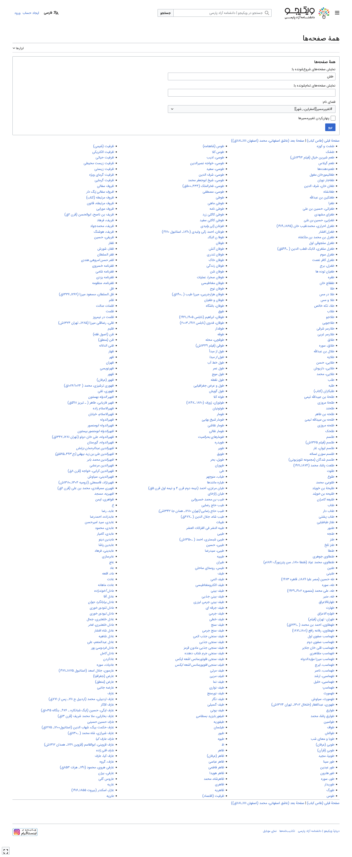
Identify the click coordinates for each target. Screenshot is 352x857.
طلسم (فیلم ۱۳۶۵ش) (320, 442)
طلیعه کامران (325, 499)
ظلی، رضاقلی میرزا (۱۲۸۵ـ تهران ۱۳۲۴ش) (86, 322)
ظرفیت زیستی (104, 169)
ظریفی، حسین (104, 237)
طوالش (329, 733)
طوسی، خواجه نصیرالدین (207, 163)
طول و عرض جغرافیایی (208, 385)
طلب (331, 379)
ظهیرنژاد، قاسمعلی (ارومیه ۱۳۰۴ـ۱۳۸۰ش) (86, 482)
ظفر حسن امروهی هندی (97, 260)
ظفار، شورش (105, 248)
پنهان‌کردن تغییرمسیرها (313, 118)
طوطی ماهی (216, 203)
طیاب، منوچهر (215, 476)
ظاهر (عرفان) (215, 756)
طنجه (330, 533)
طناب (331, 505)
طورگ (330, 790)
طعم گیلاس (326, 163)
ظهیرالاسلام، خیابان (101, 414)
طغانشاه (329, 191)
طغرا (331, 203)
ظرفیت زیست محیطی (99, 163)
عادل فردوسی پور (102, 647)
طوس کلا (218, 152)
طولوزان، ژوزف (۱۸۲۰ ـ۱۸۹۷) (205, 402)
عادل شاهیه (106, 636)
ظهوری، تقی (106, 391)
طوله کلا (218, 397)
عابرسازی (108, 556)
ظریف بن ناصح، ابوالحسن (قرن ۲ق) (89, 214)
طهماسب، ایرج (324, 664)
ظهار (111, 351)
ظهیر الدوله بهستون (101, 397)
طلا (332, 288)
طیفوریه (219, 721)
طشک (330, 152)
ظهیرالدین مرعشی (102, 465)
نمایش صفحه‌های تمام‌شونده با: (314, 85)
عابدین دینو (106, 539)
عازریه (110, 796)
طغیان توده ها (325, 271)
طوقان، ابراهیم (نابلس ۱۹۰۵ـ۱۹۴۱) (201, 317)
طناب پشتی (326, 516)
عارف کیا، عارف (104, 756)
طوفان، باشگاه (215, 305)
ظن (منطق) (106, 339)
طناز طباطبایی (325, 522)
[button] (337, 13)
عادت (110, 579)
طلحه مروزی (326, 425)
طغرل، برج (327, 265)
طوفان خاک (216, 260)
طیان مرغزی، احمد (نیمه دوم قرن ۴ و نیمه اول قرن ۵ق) (186, 488)
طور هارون (327, 773)
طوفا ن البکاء (216, 237)
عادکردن (108, 659)
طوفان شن (217, 271)
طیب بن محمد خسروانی (207, 499)
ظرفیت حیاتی (105, 157)
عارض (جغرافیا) (103, 676)
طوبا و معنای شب (322, 738)
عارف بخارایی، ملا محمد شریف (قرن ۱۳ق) (86, 716)
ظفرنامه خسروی (103, 265)
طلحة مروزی (326, 402)
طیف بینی (217, 590)
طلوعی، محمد (325, 482)
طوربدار (329, 784)
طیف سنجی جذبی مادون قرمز (204, 647)
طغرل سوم (327, 254)
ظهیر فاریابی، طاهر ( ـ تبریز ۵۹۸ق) (91, 402)
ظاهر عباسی (216, 761)
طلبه (331, 385)
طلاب (330, 311)
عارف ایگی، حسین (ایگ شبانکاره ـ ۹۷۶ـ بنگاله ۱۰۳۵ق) (77, 710)
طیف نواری (216, 687)
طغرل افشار (326, 231)
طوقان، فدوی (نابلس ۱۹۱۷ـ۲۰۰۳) (202, 322)
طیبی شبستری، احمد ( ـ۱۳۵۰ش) (201, 539)
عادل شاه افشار (104, 630)
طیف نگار (218, 699)
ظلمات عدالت (105, 305)
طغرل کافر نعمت (323, 260)
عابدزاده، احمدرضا (102, 516)
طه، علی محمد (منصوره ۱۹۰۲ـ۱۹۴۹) (310, 590)
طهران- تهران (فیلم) (321, 619)
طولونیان (218, 408)
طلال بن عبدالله (324, 351)
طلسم (330, 437)
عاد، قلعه (108, 573)
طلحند (330, 408)
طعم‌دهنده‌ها (326, 169)
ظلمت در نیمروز (103, 317)
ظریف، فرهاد (105, 220)
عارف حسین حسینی (100, 721)
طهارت (330, 607)
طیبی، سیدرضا (214, 550)
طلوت (330, 471)
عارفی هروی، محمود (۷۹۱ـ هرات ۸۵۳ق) (87, 767)
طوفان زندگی (215, 265)
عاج (111, 562)
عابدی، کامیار (105, 533)
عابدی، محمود (104, 528)
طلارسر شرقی (325, 328)
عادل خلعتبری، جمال (100, 619)
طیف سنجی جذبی (211, 642)
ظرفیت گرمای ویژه (101, 174)
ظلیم (111, 328)
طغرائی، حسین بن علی (318, 208)
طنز (332, 539)
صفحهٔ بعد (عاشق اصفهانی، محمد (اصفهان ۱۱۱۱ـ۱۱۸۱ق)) (267, 140)
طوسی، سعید (215, 169)
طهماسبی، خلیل (324, 681)
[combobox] (251, 109)
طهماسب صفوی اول (321, 636)
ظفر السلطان (105, 254)
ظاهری (219, 784)
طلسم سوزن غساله (321, 454)
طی (221, 471)
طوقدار (219, 328)
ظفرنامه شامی (105, 271)
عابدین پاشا (106, 545)
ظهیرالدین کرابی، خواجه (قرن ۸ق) (91, 471)
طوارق (330, 710)
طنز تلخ (329, 545)
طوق (221, 311)
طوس (330, 796)
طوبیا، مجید (326, 756)
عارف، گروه (107, 761)
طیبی (220, 533)
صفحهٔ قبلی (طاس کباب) (323, 140)
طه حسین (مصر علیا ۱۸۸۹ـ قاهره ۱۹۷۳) (307, 579)
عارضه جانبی (105, 687)
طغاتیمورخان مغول (322, 174)
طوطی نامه (217, 208)
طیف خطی (216, 619)
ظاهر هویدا (217, 773)
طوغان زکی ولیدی (212, 226)
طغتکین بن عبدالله (322, 197)
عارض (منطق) (104, 681)
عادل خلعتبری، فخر (101, 624)
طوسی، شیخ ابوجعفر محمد (206, 180)
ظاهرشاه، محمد (214, 779)
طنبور (331, 528)
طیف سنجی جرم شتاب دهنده (204, 653)
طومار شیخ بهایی (213, 419)
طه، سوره (328, 585)
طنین (330, 568)
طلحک (329, 431)
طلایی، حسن (325, 362)
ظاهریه (219, 790)
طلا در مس (326, 294)
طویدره (219, 442)
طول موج (218, 374)
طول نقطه (217, 379)
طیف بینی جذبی (213, 596)
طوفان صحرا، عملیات (210, 277)
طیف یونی (217, 710)
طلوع (331, 476)
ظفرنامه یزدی (105, 277)
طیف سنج (217, 624)
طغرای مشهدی (324, 214)
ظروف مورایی (105, 208)
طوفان (220, 243)
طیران (220, 562)
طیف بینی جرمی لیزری (208, 602)
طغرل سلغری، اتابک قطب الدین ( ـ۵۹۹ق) (305, 248)
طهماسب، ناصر (324, 670)
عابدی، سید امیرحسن (99, 522)
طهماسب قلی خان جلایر (318, 647)
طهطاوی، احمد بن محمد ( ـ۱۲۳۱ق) (310, 624)
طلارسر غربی (326, 334)
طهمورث (329, 693)
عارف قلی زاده (105, 750)
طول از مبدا (216, 357)
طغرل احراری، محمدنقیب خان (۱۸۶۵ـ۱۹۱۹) (305, 226)
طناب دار (328, 511)
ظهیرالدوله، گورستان (100, 442)
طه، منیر (328, 596)
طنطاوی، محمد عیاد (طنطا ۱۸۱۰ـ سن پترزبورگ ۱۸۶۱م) (298, 562)
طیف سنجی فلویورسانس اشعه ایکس (199, 664)
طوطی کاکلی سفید (212, 220)
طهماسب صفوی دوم (320, 642)
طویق (220, 454)
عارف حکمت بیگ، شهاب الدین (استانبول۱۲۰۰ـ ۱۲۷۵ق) (78, 727)
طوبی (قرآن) (325, 750)
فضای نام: (328, 101)
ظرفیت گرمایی (104, 180)
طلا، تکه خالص (324, 305)
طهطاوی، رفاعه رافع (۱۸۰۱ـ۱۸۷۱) (313, 630)
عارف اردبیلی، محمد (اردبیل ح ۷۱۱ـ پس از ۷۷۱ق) (81, 699)
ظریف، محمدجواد (102, 226)
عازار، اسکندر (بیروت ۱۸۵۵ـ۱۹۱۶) (92, 790)
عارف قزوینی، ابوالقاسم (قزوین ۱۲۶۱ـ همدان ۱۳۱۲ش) (79, 744)
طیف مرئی (217, 670)
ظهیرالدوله (107, 419)
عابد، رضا (108, 511)
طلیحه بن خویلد (323, 493)
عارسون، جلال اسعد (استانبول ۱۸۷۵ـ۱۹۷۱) (86, 670)
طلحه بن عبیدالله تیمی (319, 419)
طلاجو (330, 317)
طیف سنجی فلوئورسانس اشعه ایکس (199, 659)
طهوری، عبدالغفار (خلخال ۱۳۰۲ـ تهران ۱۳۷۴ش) (302, 704)
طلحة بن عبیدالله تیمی (319, 397)
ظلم (111, 300)
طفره (331, 277)
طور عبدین (327, 767)
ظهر (111, 357)
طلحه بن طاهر (324, 414)
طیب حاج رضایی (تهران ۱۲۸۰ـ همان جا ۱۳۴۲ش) (191, 511)
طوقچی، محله (214, 339)
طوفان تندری (215, 254)
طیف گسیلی (215, 704)
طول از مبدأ (216, 351)
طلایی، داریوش (324, 368)
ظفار (111, 243)
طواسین (329, 721)
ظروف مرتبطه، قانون (100, 203)
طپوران (219, 465)
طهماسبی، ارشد (324, 676)
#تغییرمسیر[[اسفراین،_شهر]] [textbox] (313, 109)
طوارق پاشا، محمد (322, 716)
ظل (112, 288)
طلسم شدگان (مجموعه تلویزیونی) (311, 459)
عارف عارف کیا (105, 738)
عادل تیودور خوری (102, 613)
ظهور (111, 374)
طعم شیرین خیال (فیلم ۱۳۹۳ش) (312, 157)
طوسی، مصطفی (213, 191)
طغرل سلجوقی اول (321, 243)
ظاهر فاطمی (216, 767)
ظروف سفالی (105, 186)
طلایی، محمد (325, 374)
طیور (221, 733)
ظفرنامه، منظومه (103, 283)
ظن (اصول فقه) (103, 334)
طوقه (220, 334)
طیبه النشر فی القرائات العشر (205, 528)
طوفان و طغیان (214, 300)
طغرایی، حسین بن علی (319, 220)
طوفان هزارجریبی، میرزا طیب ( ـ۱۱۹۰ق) (198, 294)
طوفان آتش (216, 248)
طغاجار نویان (326, 180)
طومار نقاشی (216, 425)
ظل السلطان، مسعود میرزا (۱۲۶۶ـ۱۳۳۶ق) (86, 294)
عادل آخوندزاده (104, 590)
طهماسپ (328, 687)
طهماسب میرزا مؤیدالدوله (317, 659)
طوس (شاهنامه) (213, 146)
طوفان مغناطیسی (212, 283)
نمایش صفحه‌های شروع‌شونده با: (313, 69)
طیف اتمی (217, 579)
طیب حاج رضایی (212, 505)
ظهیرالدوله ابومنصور (101, 425)
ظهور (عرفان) (105, 379)
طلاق (331, 339)
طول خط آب (215, 362)
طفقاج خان (327, 283)
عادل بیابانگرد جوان (101, 602)
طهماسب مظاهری (322, 653)
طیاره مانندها (215, 482)
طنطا (331, 550)
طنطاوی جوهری (323, 556)
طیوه (221, 738)
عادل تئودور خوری (102, 607)
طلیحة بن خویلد (323, 488)
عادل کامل (107, 653)
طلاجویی (328, 322)
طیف (221, 573)
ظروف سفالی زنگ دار (100, 191)
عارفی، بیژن (106, 773)
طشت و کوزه (325, 146)
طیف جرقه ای (215, 607)
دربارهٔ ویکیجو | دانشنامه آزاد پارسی (319, 831)
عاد (112, 568)
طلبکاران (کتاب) (324, 391)
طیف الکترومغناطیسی (209, 585)
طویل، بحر (217, 459)
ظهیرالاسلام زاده (103, 408)
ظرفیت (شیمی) (103, 146)
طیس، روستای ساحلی (209, 568)
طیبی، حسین (215, 545)
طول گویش (216, 391)
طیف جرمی (216, 613)
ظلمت (110, 311)
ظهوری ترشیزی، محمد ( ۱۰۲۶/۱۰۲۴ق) (89, 385)
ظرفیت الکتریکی (103, 152)
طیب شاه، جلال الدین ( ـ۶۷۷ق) (202, 516)
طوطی (220, 197)
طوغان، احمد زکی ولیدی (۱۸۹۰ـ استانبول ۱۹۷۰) (193, 231)
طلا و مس (327, 300)
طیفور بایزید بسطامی (210, 716)
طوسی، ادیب (215, 157)
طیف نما (218, 681)
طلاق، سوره (326, 345)
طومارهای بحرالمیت (211, 437)
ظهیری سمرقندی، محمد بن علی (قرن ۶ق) (85, 488)
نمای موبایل (270, 831)
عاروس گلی (106, 779)
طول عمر (218, 368)
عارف (111, 693)
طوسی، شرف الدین (211, 174)
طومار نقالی (216, 431)
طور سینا (328, 761)
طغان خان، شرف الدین (319, 186)
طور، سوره (327, 779)
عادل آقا (109, 596)
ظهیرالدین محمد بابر (100, 459)
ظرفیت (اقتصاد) (213, 796)
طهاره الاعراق (326, 613)
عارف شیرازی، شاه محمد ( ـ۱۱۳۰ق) (91, 733)
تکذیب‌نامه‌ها (287, 831)
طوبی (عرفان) (325, 744)
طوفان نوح (217, 288)
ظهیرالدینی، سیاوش (101, 476)
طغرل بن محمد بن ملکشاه (316, 237)
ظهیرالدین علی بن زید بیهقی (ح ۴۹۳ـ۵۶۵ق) (84, 454)
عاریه (110, 784)
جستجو (165, 13)
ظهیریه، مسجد (104, 493)
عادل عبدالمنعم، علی (100, 642)
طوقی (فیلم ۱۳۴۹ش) (210, 345)
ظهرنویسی (107, 368)
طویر (221, 448)
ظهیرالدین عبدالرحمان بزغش (95, 448)
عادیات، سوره (105, 664)
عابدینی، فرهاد (104, 550)
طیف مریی (217, 676)
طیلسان (219, 727)
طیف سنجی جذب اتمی (208, 636)
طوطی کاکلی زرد (213, 214)
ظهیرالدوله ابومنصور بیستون (96, 431)
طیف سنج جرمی (213, 630)
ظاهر (221, 750)
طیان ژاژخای (216, 493)
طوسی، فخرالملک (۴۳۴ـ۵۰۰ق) (203, 186)
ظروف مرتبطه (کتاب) (100, 197)
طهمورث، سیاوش (323, 699)
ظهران (110, 362)
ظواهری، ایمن (104, 499)
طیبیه (220, 556)
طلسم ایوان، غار (323, 448)
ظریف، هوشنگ (104, 231)
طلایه (330, 357)
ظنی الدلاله (106, 345)
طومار (220, 414)
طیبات (220, 522)
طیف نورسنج (215, 693)
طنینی (330, 573)
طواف (330, 727)
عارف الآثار (107, 704)
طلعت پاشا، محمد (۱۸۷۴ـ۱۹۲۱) (313, 465)
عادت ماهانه (106, 585)
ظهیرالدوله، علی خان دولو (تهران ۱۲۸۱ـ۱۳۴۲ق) (83, 437)
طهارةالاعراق (326, 602)
